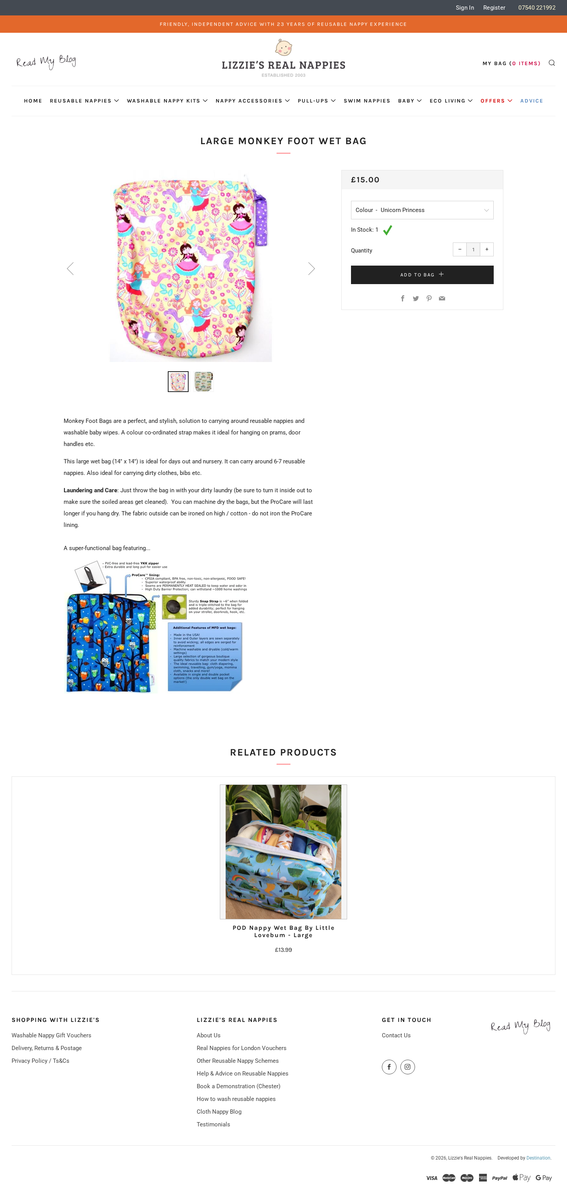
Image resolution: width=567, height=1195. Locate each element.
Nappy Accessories (249, 101)
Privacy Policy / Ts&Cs (40, 1060)
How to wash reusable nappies (236, 1099)
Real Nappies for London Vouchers (242, 1048)
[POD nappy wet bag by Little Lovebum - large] (284, 851)
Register (494, 7)
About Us (209, 1035)
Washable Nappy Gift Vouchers (51, 1035)
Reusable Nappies (81, 101)
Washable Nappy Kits (164, 101)
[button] (178, 381)
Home (33, 101)
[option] (191, 266)
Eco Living (448, 101)
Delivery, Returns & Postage (47, 1048)
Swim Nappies (367, 101)
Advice (531, 101)
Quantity (361, 250)
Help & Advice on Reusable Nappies (243, 1073)
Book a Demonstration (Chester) (238, 1086)
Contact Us (396, 1035)
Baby (406, 101)
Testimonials (213, 1124)
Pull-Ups (313, 101)
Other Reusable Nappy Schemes (238, 1060)
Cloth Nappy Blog (219, 1111)
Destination (538, 1158)
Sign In (465, 7)
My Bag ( (512, 63)
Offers (493, 101)
